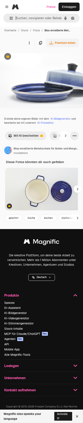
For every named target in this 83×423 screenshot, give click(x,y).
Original (27, 57)
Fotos (36, 30)
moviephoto (21, 153)
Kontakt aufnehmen (20, 390)
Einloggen (69, 7)
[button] (41, 277)
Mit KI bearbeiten (23, 137)
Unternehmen (15, 378)
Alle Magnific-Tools (17, 355)
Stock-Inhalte (13, 329)
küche (31, 218)
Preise (51, 7)
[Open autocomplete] (9, 18)
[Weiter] (65, 136)
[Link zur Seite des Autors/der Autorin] (8, 150)
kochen (48, 218)
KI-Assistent (12, 308)
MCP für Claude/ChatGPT (25, 334)
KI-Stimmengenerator (19, 323)
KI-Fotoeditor (45, 123)
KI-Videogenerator (16, 318)
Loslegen (11, 365)
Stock (24, 30)
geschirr (14, 218)
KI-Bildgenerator (61, 118)
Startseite (10, 30)
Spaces (9, 303)
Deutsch (42, 277)
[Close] (77, 416)
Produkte (11, 295)
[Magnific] (41, 242)
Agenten (13, 339)
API (6, 344)
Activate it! (62, 416)
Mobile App (12, 349)
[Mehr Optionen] (29, 43)
